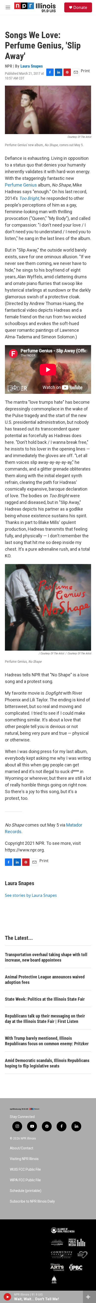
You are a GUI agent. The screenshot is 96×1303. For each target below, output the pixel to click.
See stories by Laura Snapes (31, 895)
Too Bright (29, 198)
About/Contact (21, 1148)
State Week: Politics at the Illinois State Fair (45, 999)
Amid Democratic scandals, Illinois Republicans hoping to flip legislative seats (47, 1063)
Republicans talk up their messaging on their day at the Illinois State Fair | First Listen (45, 1018)
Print (85, 70)
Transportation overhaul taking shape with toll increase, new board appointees (46, 957)
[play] (7, 1296)
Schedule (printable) (25, 1191)
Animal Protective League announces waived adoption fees (45, 979)
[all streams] (89, 1297)
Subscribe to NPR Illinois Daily (32, 1201)
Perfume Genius (21, 185)
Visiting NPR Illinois (24, 1159)
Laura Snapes (31, 66)
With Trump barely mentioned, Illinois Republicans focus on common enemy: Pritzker (47, 1041)
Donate (80, 7)
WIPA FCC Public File (25, 1180)
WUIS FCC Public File (25, 1169)
